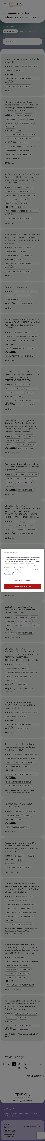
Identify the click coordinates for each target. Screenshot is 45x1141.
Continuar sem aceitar (10, 552)
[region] (22, 570)
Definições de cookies (22, 580)
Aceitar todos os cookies (22, 586)
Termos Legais (8, 574)
